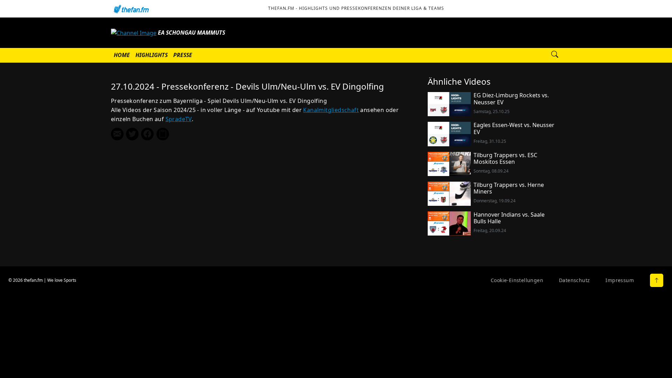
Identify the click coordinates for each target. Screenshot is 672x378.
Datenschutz (574, 280)
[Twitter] (132, 134)
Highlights (151, 55)
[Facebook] (147, 134)
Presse (182, 55)
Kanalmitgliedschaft (331, 110)
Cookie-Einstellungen (517, 280)
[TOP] (657, 280)
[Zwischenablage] (162, 134)
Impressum (620, 280)
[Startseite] (131, 8)
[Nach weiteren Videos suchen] (554, 55)
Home (122, 55)
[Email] (117, 134)
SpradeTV (179, 119)
